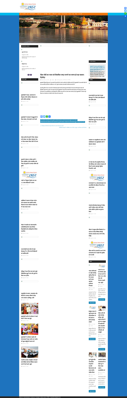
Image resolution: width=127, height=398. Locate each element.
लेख (73, 14)
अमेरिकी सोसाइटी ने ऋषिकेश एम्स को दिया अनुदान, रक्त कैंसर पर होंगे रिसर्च (72, 127)
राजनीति (24, 14)
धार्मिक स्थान (54, 14)
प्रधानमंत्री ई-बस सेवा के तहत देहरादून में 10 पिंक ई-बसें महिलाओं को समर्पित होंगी (29, 251)
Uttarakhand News (80, 122)
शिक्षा (76, 14)
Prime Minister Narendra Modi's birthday (49, 122)
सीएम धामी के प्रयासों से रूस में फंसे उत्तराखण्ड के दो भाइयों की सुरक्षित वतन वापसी (97, 253)
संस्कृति (59, 14)
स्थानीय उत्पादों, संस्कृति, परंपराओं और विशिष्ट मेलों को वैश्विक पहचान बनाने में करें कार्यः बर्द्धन (29, 362)
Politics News (74, 120)
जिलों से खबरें (24, 79)
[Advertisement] (63, 105)
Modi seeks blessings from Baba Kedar (62, 120)
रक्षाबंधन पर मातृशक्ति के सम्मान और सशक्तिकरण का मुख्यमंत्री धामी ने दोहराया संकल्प (97, 142)
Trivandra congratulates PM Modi (67, 122)
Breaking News (60, 80)
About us (21, 397)
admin (52, 80)
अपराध (90, 261)
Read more (92, 302)
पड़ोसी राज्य (39, 14)
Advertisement (27, 397)
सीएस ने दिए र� (25, 64)
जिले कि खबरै (32, 14)
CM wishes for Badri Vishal (46, 120)
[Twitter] (125, 10)
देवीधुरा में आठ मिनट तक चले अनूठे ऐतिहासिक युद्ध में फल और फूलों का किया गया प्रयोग (29, 273)
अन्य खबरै (80, 14)
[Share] (125, 16)
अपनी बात (65, 80)
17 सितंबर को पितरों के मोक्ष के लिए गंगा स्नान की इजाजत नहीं (52, 126)
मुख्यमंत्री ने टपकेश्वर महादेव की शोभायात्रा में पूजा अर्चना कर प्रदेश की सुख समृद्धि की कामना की (29, 339)
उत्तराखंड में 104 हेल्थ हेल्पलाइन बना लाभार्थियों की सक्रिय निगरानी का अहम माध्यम (97, 185)
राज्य (27, 14)
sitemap (37, 397)
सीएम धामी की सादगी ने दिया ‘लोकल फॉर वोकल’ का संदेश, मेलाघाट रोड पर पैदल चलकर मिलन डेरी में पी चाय (29, 139)
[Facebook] (125, 8)
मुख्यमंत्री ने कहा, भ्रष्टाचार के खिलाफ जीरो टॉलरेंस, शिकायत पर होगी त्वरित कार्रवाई (29, 97)
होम (20, 14)
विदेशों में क (24, 52)
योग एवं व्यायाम (64, 14)
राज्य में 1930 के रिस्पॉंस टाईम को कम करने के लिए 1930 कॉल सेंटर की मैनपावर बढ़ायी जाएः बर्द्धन (102, 276)
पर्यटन (50, 14)
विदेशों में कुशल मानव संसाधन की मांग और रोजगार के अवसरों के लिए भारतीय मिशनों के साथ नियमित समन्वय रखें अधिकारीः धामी (97, 69)
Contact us (33, 397)
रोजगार (70, 14)
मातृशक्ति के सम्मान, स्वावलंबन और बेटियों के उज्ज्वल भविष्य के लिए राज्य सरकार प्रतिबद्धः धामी (29, 296)
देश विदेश (45, 14)
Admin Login (43, 397)
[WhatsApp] (125, 13)
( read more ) (93, 78)
